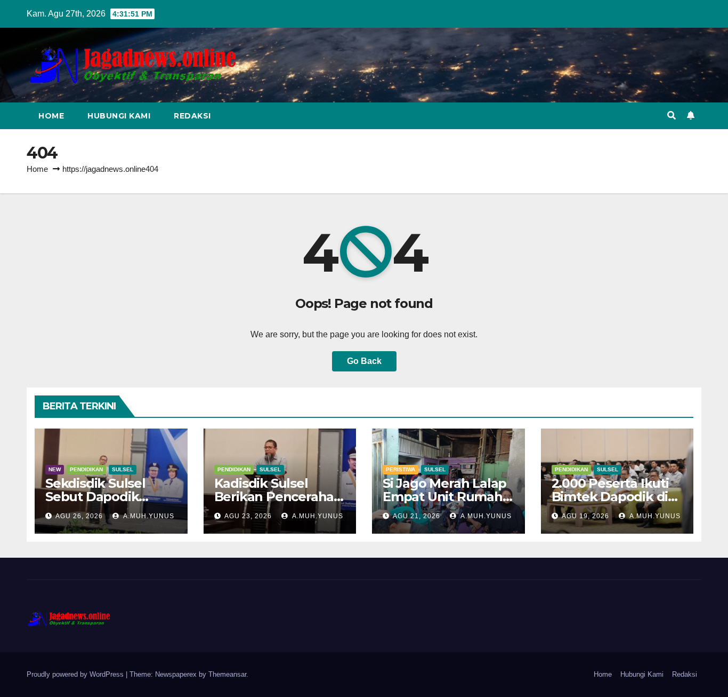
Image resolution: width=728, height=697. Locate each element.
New (54, 469)
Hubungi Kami (118, 116)
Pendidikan (86, 469)
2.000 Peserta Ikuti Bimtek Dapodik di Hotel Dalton (610, 497)
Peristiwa (400, 469)
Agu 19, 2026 (585, 516)
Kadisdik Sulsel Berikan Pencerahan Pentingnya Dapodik (278, 497)
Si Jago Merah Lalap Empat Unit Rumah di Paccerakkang (444, 497)
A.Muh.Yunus (148, 516)
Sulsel (122, 469)
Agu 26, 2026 (79, 516)
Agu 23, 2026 (248, 516)
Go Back (364, 361)
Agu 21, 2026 (416, 516)
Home (51, 116)
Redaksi (192, 116)
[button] (671, 115)
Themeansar (227, 674)
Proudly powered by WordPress (76, 674)
